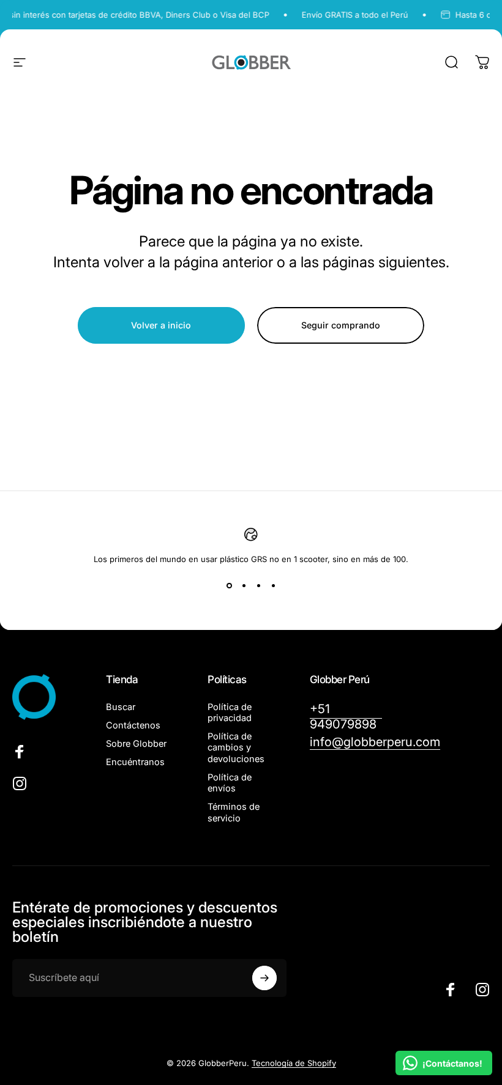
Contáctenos (133, 725)
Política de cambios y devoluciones (236, 747)
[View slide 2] (243, 586)
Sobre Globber (136, 743)
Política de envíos (230, 783)
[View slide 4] (273, 586)
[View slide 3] (258, 586)
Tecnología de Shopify (294, 1063)
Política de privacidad (230, 713)
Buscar (120, 707)
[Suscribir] (264, 978)
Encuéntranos (135, 762)
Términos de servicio (234, 812)
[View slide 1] (229, 586)
